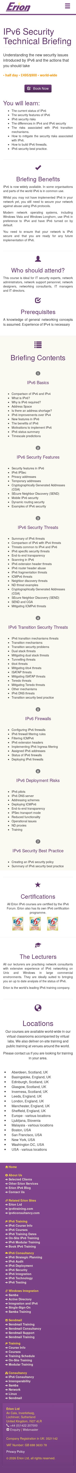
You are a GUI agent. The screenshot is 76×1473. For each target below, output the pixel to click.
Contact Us (16, 1192)
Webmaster (30, 1429)
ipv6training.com (20, 1209)
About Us (15, 1175)
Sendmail (15, 1320)
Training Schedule (21, 1356)
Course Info (17, 1348)
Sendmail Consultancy (24, 1329)
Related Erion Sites (22, 1200)
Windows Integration (23, 1291)
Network (14, 1390)
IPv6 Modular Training (24, 1242)
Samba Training (19, 1312)
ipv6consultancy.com (23, 1213)
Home (12, 1167)
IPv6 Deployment (20, 1266)
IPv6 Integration (19, 1274)
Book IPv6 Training (22, 1246)
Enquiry (14, 1429)
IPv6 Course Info (20, 1226)
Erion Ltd (15, 1204)
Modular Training (20, 1364)
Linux (12, 1394)
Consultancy (17, 1373)
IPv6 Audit (15, 1261)
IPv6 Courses (18, 1230)
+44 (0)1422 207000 (23, 1425)
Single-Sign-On (19, 1307)
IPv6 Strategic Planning (25, 1257)
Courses (14, 1352)
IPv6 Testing (17, 1282)
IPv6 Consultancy (21, 1253)
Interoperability (19, 1381)
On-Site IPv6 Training (23, 1238)
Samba (13, 1295)
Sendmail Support (21, 1333)
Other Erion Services (23, 1184)
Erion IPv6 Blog (19, 1188)
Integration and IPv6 (23, 1303)
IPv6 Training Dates (22, 1234)
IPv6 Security (17, 1270)
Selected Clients (20, 1179)
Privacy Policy (15, 1451)
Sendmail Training (21, 1324)
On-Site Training (20, 1360)
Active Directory (20, 1299)
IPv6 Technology (20, 1278)
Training (14, 1343)
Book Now (40, 88)
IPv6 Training (17, 1221)
